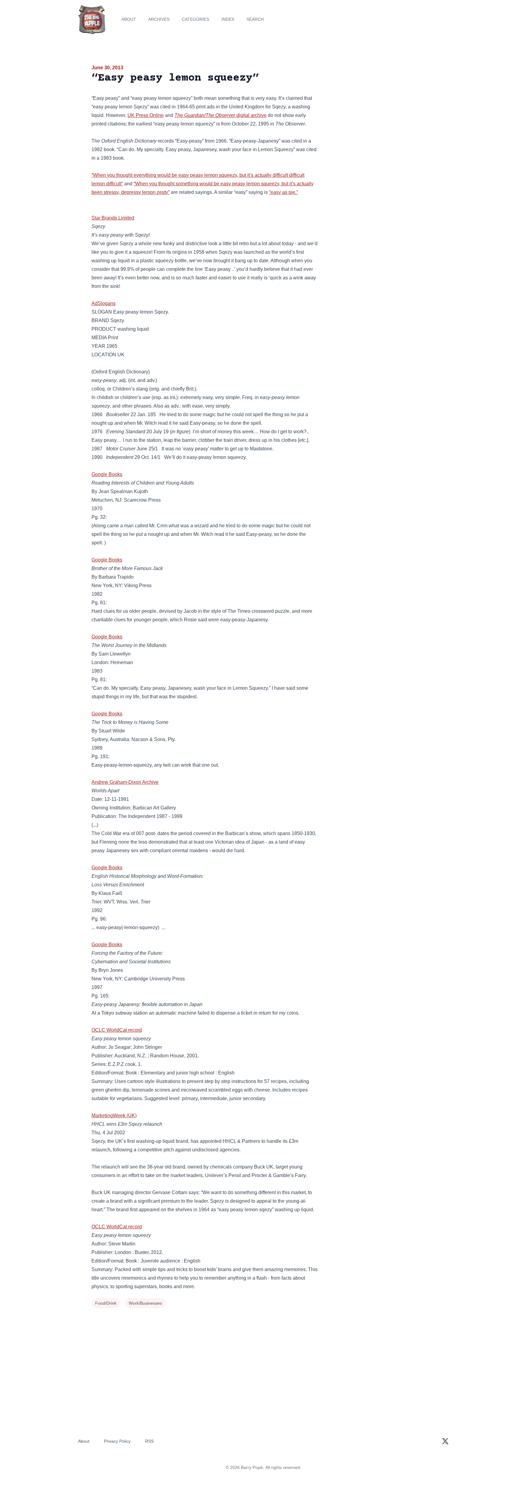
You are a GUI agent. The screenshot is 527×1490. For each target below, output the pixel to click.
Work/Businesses (145, 1303)
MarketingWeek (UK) (114, 1115)
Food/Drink (106, 1303)
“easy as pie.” (283, 192)
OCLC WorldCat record (116, 1030)
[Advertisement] (381, 111)
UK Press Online (145, 115)
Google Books (106, 474)
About (128, 19)
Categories (195, 19)
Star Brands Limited (112, 217)
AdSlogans (103, 303)
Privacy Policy (117, 1441)
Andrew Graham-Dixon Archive (125, 782)
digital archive (220, 115)
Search (255, 19)
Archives (159, 19)
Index (227, 19)
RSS (149, 1441)
